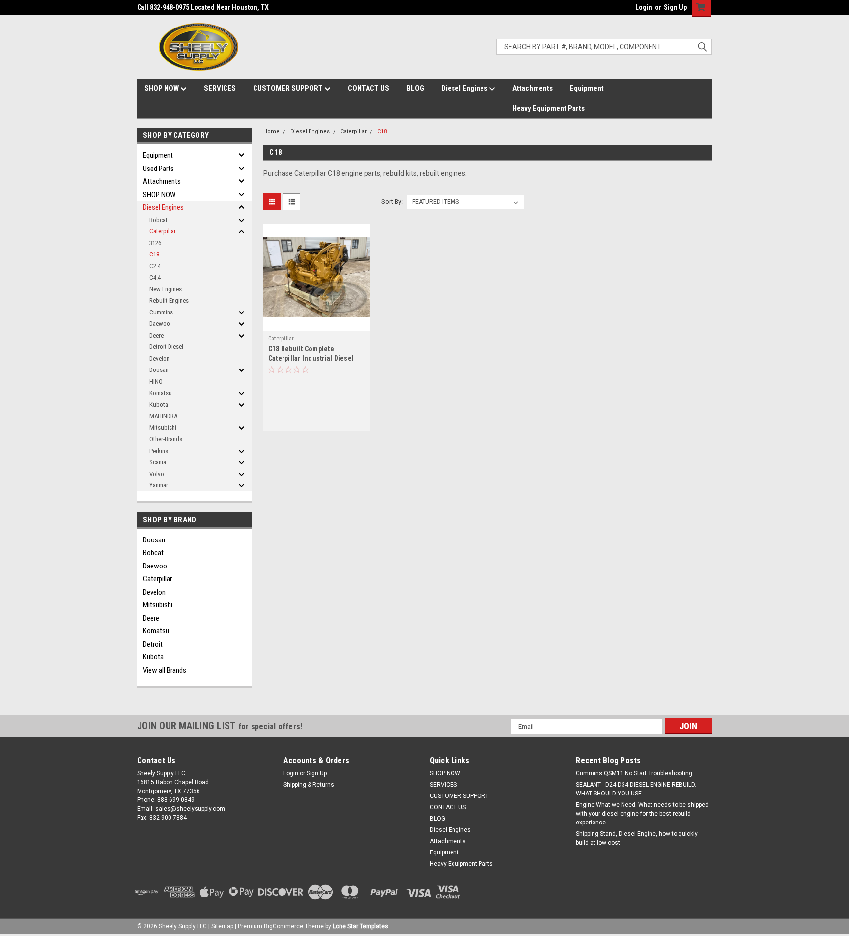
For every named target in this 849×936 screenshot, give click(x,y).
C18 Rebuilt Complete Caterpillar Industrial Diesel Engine (311, 358)
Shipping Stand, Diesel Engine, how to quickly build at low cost (637, 838)
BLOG (415, 88)
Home (271, 131)
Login (643, 7)
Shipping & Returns (308, 784)
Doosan (159, 369)
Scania (157, 462)
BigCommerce (283, 926)
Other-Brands (165, 439)
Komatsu (160, 393)
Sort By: (392, 201)
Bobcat (158, 220)
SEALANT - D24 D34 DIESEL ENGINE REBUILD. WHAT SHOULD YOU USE (636, 789)
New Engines (165, 289)
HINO (156, 381)
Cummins (161, 312)
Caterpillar (162, 231)
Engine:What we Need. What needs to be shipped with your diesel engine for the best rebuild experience (642, 813)
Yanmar (158, 485)
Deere (156, 335)
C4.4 (155, 277)
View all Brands (164, 670)
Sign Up (675, 7)
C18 (154, 254)
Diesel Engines (465, 88)
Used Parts (158, 168)
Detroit (153, 644)
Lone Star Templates (360, 926)
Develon (159, 358)
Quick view (316, 323)
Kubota (158, 404)
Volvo (156, 474)
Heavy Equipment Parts (548, 108)
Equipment (587, 88)
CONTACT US (368, 88)
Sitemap (222, 926)
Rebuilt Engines (169, 300)
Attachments (532, 88)
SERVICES (220, 88)
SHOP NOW (162, 88)
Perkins (158, 450)
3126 (155, 243)
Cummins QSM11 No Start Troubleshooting (634, 773)
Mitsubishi (162, 427)
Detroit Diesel (166, 346)
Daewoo (159, 323)
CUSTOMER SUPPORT (288, 88)
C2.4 (155, 266)
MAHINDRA (163, 416)
